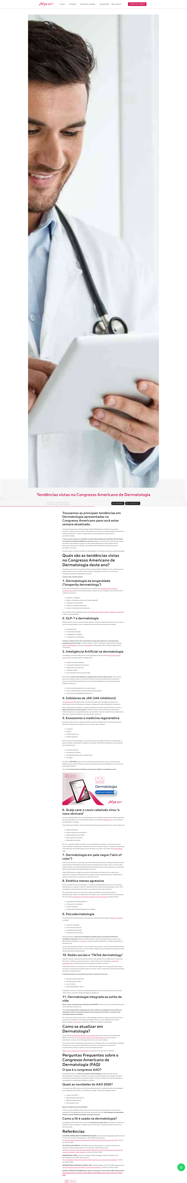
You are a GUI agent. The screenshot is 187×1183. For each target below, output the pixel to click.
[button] (63, 4)
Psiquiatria (77, 1022)
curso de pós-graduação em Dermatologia (90, 1038)
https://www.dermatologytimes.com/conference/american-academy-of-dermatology (89, 1160)
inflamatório (107, 820)
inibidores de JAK (70, 702)
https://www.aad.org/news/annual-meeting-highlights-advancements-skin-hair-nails (90, 1140)
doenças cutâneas (117, 918)
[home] (46, 4)
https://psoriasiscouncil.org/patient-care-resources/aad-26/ (81, 1167)
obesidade (88, 645)
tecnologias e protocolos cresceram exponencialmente (90, 897)
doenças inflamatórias (69, 645)
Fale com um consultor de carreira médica (76, 1051)
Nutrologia (95, 612)
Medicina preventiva (116, 612)
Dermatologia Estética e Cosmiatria (83, 1035)
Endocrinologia (104, 612)
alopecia (84, 941)
